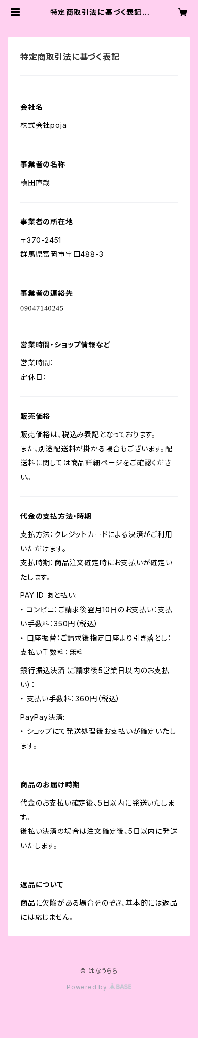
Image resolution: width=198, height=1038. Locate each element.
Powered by (88, 987)
